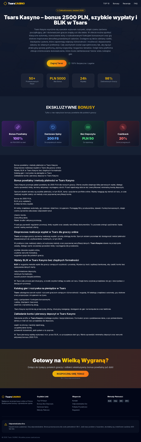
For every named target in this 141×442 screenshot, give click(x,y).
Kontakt (75, 401)
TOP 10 (106, 3)
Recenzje (126, 3)
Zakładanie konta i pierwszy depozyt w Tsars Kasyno (36, 176)
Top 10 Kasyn (42, 401)
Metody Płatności (43, 410)
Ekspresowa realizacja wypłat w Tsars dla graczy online (37, 168)
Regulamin (76, 410)
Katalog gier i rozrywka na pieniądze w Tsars (33, 173)
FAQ (135, 3)
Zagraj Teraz (56, 63)
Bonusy (116, 3)
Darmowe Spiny (42, 407)
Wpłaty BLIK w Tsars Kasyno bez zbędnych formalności (37, 170)
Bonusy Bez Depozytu (45, 404)
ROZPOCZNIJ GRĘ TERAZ (70, 374)
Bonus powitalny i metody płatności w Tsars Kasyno (36, 165)
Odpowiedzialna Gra (79, 404)
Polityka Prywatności (79, 407)
